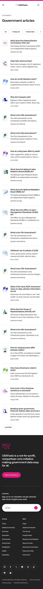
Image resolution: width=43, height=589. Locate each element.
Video (24, 524)
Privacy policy (6, 583)
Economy (5, 531)
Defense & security (8, 527)
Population (5, 555)
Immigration (6, 547)
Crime (4, 524)
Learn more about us (11, 475)
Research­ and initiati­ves (30, 539)
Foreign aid (16, 32)
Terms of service (34, 580)
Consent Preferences (21, 583)
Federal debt (30, 32)
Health (4, 551)
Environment (6, 539)
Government (6, 15)
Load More (8, 427)
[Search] (38, 5)
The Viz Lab (26, 531)
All (5, 32)
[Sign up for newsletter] (36, 507)
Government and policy (30, 547)
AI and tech (26, 555)
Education (5, 535)
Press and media (28, 551)
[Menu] (3, 5)
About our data (28, 543)
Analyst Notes (27, 535)
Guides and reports (29, 527)
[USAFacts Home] (21, 5)
